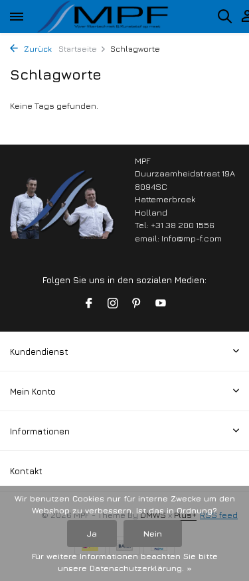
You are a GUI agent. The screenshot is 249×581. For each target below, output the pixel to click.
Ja (92, 534)
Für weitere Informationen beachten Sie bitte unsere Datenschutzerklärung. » (125, 562)
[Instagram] (113, 304)
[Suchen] (224, 16)
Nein (152, 534)
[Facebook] (89, 304)
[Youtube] (160, 304)
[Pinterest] (136, 304)
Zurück (36, 49)
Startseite (77, 49)
